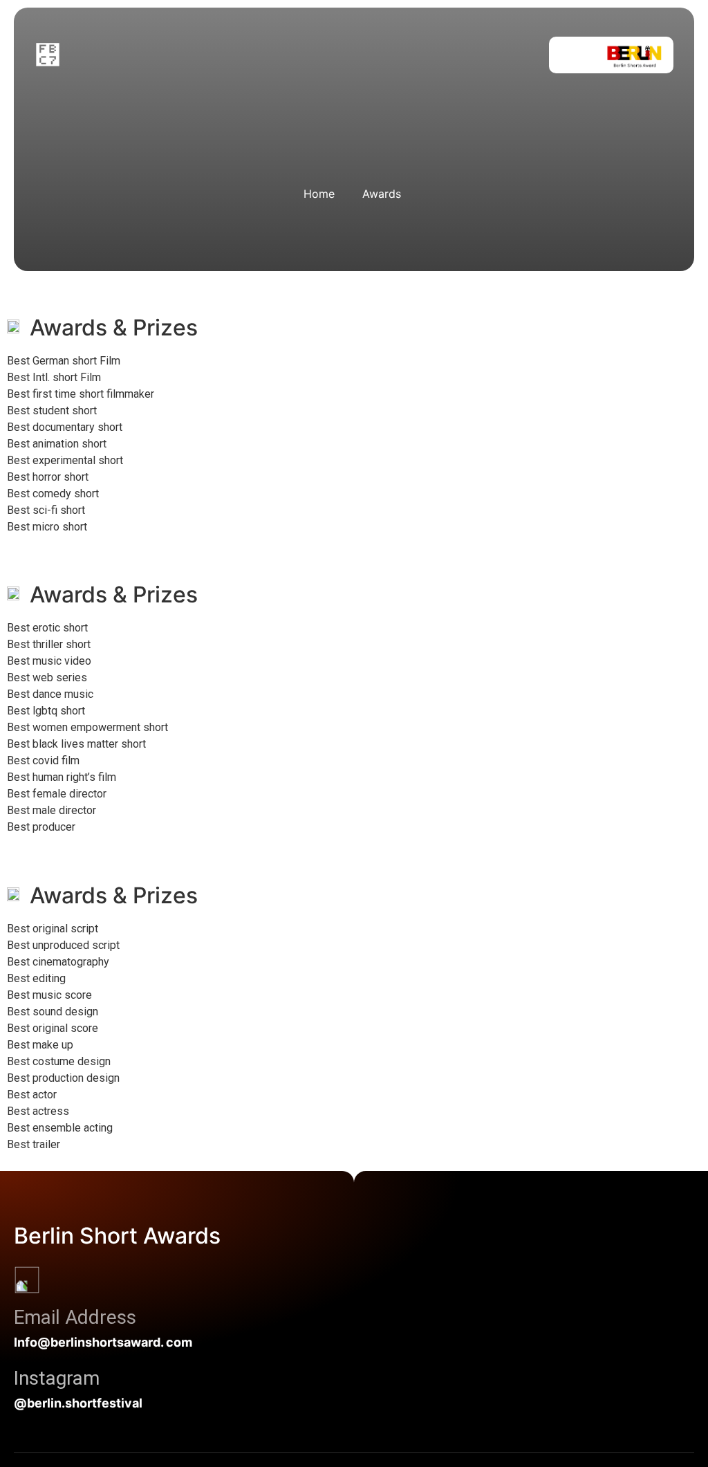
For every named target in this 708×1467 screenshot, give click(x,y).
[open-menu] (48, 55)
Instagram (57, 1378)
